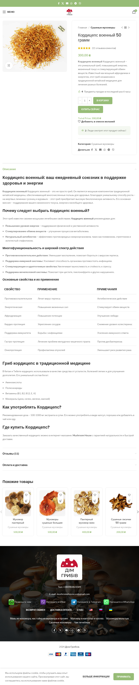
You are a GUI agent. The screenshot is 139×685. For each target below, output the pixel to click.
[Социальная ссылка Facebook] (59, 3)
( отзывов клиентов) (104, 48)
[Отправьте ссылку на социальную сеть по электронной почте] (67, 3)
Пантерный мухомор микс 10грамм (87, 523)
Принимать (124, 676)
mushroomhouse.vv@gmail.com (73, 594)
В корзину (103, 100)
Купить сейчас (90, 109)
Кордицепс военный (82, 218)
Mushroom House (82, 435)
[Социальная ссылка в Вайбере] (80, 3)
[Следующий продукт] (129, 27)
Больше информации (96, 676)
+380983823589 (72, 586)
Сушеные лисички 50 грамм (121, 521)
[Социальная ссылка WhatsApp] (71, 3)
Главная (82, 27)
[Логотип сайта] (69, 11)
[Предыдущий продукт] (122, 27)
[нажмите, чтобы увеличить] (9, 66)
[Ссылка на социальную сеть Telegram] (75, 3)
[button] (26, 501)
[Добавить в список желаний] (26, 495)
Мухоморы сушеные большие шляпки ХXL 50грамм (52, 524)
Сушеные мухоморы (103, 27)
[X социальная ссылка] (63, 3)
